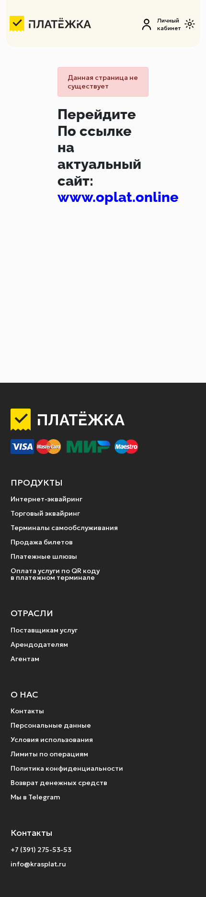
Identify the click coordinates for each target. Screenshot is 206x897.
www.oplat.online (118, 197)
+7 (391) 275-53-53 (41, 849)
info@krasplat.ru (38, 864)
